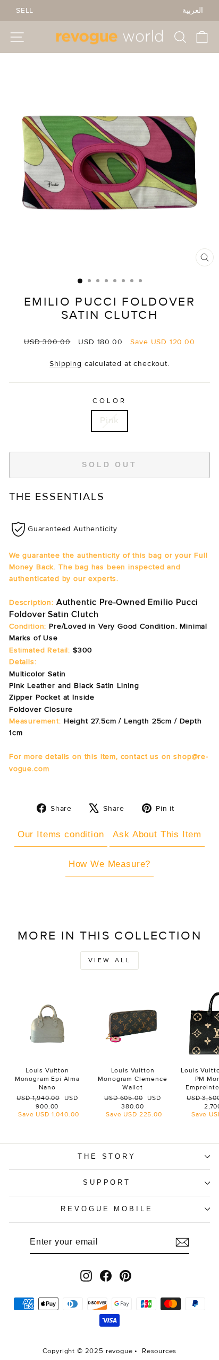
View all (109, 960)
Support (107, 1182)
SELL (24, 10)
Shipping (65, 363)
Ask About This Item (157, 834)
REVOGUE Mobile (107, 1209)
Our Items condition (61, 834)
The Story (107, 1156)
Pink (109, 420)
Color (109, 401)
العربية (192, 10)
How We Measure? (109, 864)
